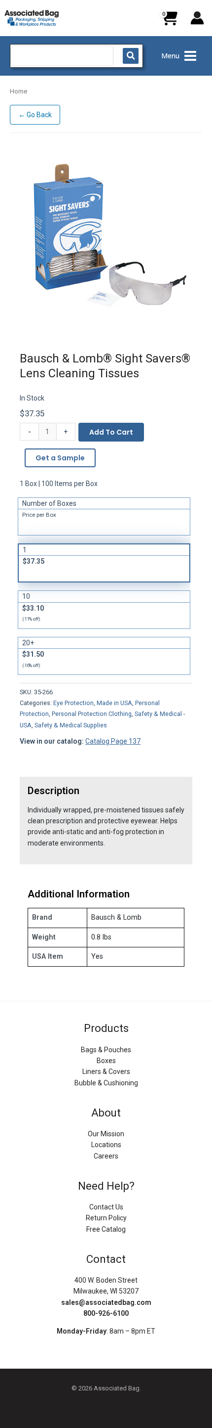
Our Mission (106, 1134)
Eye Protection (73, 703)
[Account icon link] (197, 18)
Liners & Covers (106, 1071)
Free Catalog (106, 1229)
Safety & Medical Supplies (71, 725)
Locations (106, 1145)
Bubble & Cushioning (106, 1083)
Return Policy (106, 1218)
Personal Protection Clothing (92, 713)
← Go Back (35, 115)
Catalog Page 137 (113, 741)
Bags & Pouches (106, 1050)
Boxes (106, 1061)
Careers (106, 1156)
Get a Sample (60, 458)
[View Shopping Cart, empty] (169, 21)
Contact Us (106, 1207)
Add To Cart (111, 432)
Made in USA (114, 703)
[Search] (131, 56)
